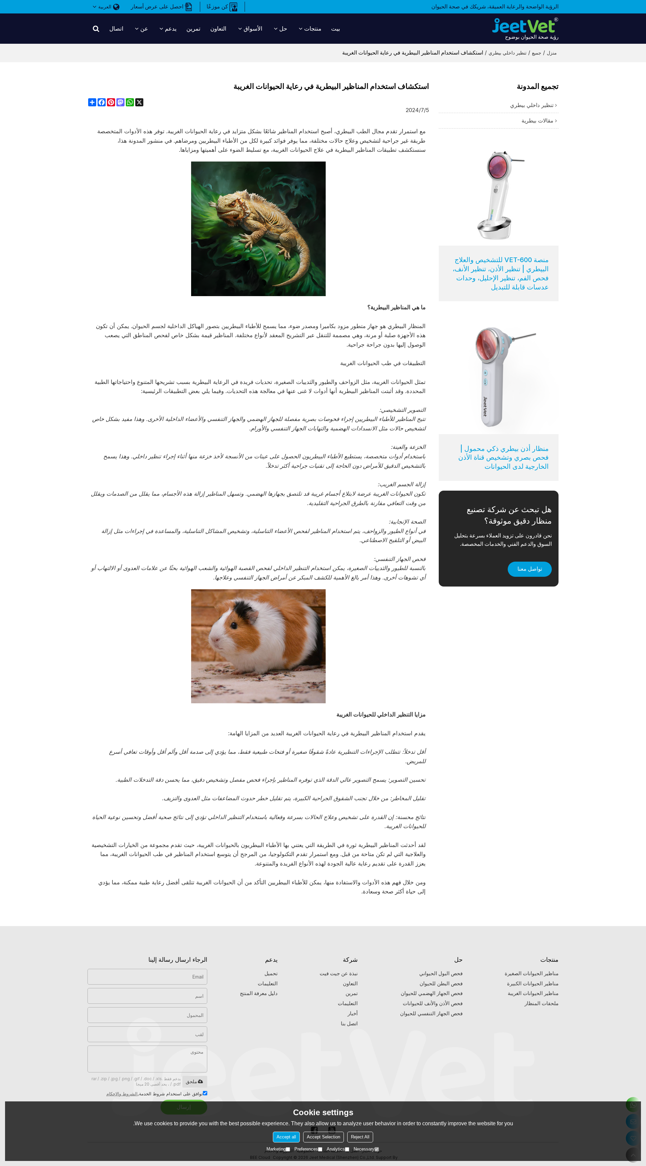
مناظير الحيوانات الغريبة (533, 993)
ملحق (191, 1081)
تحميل (271, 973)
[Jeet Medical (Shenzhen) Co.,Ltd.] (525, 25)
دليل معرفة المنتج (259, 993)
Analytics (336, 1149)
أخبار (353, 1014)
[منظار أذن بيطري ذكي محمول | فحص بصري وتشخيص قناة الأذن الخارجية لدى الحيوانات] (499, 374)
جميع (536, 53)
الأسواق (253, 28)
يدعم (171, 28)
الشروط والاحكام (122, 1093)
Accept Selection (323, 1136)
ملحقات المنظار (542, 1003)
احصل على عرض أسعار (157, 6)
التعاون (218, 28)
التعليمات (348, 1003)
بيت (335, 28)
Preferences (306, 1149)
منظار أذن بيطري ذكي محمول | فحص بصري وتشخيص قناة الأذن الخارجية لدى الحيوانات (503, 457)
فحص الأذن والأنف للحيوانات (433, 1003)
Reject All (360, 1136)
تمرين (193, 28)
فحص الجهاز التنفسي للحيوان (431, 1014)
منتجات (312, 28)
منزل (552, 53)
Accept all (286, 1136)
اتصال (116, 28)
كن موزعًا (217, 6)
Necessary (364, 1149)
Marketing (276, 1149)
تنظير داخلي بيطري (508, 53)
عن (144, 28)
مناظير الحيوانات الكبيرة (533, 984)
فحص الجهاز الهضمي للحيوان (432, 993)
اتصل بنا (349, 1024)
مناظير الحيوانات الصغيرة (532, 973)
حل (283, 28)
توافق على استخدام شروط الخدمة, (154, 1093)
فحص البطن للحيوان (441, 984)
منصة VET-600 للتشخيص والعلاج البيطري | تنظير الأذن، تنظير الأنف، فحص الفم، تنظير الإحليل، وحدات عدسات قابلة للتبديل (500, 273)
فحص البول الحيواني (441, 973)
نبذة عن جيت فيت (339, 973)
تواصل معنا (529, 569)
